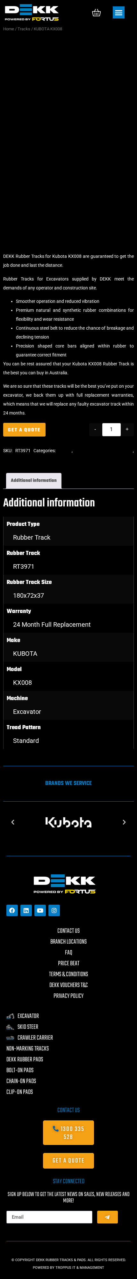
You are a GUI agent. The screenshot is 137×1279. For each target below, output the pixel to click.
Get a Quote (24, 430)
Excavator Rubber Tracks (28, 459)
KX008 (22, 682)
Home (8, 28)
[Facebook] (12, 910)
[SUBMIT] (107, 1217)
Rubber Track (31, 537)
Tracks (24, 28)
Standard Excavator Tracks (104, 450)
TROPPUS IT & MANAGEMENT (79, 1268)
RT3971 (23, 566)
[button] (119, 12)
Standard (26, 740)
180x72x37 (28, 595)
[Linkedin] (26, 910)
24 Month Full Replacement (52, 624)
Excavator (27, 711)
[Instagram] (54, 910)
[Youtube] (40, 910)
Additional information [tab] (34, 480)
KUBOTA (25, 653)
